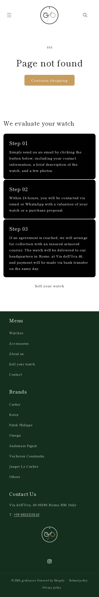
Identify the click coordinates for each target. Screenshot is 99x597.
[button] (9, 15)
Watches (16, 333)
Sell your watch (49, 285)
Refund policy (78, 580)
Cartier (14, 404)
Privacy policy (51, 587)
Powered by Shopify (51, 580)
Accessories (19, 343)
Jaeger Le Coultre (23, 466)
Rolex (14, 414)
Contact (15, 374)
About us (16, 353)
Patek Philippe (20, 425)
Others (14, 476)
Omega (15, 435)
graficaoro (29, 580)
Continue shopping (49, 80)
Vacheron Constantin (26, 456)
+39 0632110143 (26, 514)
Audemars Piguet (23, 445)
